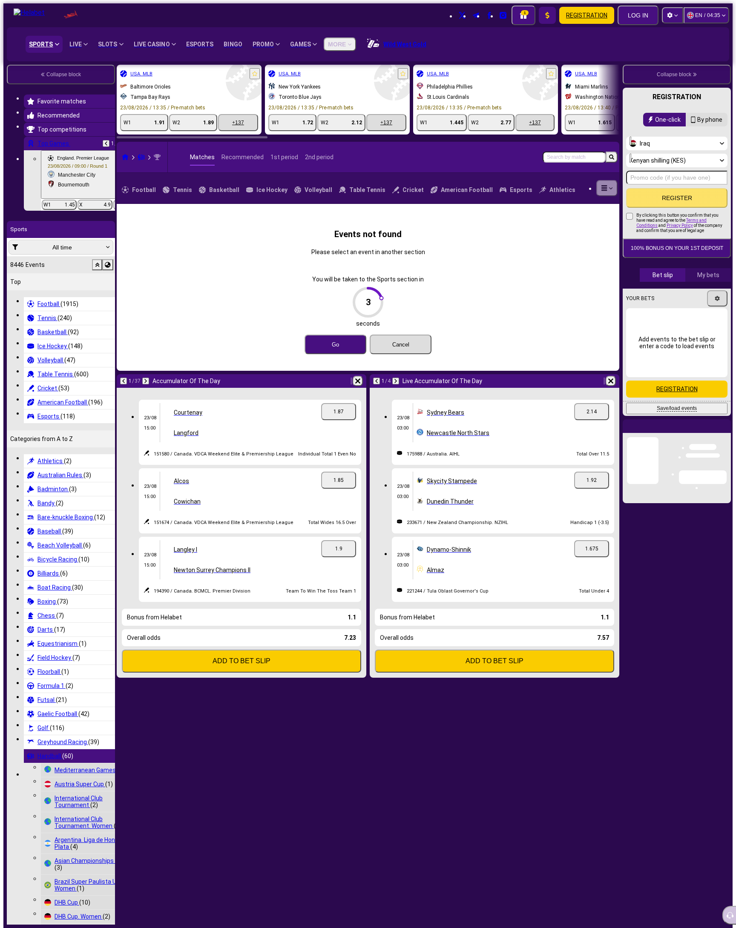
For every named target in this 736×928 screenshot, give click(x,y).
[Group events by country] (107, 264)
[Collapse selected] (97, 264)
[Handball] (141, 157)
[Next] (145, 381)
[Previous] (106, 143)
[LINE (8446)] (125, 157)
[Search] (612, 157)
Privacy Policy (680, 225)
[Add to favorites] (255, 73)
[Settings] (672, 15)
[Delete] (358, 381)
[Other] (607, 188)
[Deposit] (547, 15)
